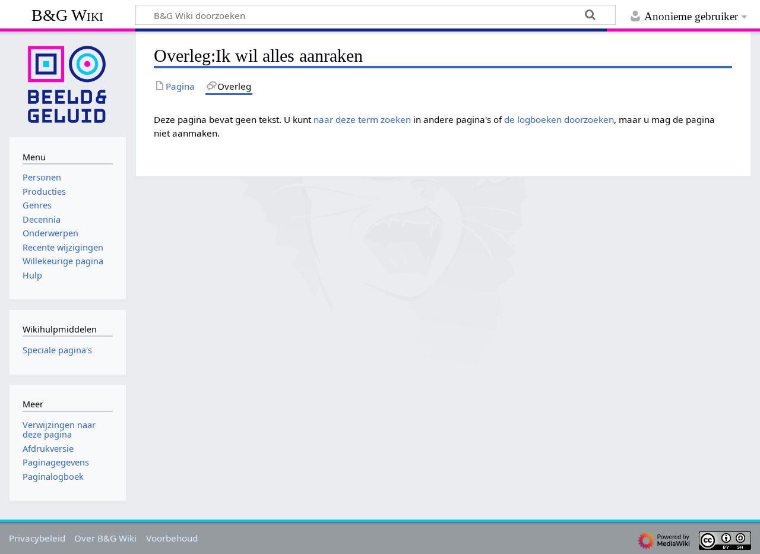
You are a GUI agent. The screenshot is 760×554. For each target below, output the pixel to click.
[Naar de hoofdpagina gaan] (67, 83)
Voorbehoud (172, 538)
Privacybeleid (37, 538)
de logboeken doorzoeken (559, 119)
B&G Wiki (67, 15)
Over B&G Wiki (105, 538)
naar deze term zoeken (362, 119)
